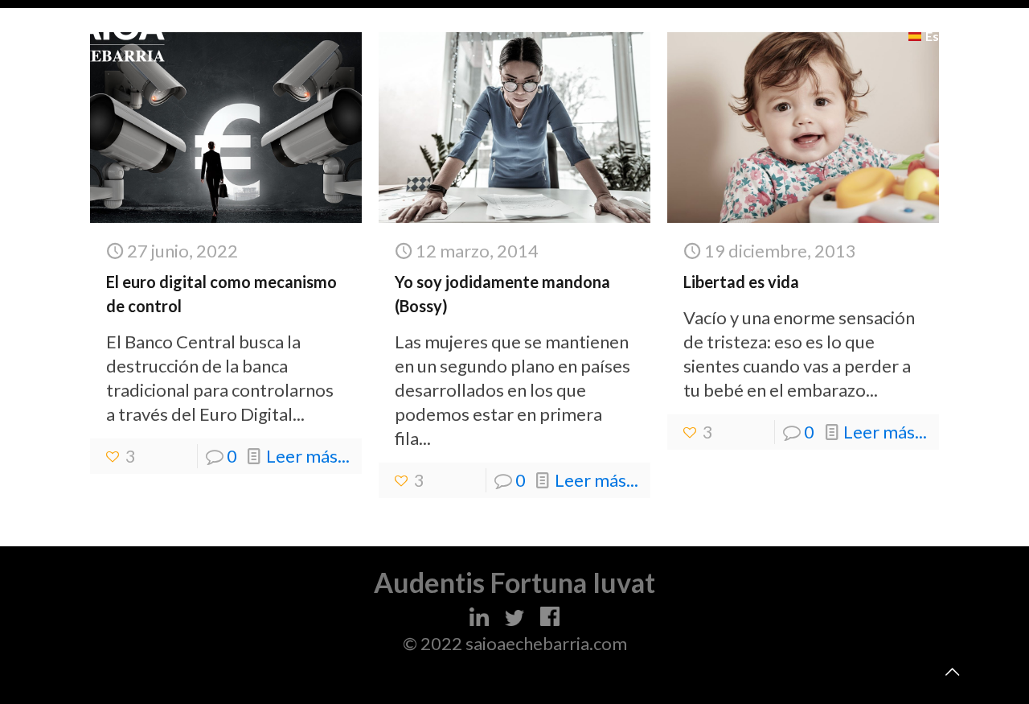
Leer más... (308, 456)
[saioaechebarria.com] (110, 36)
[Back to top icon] (952, 671)
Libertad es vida (741, 281)
